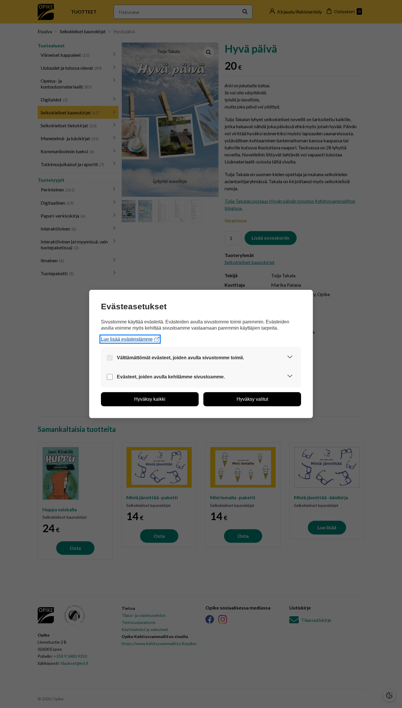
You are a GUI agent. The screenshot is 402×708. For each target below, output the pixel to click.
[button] (290, 358)
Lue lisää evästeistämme (127, 339)
